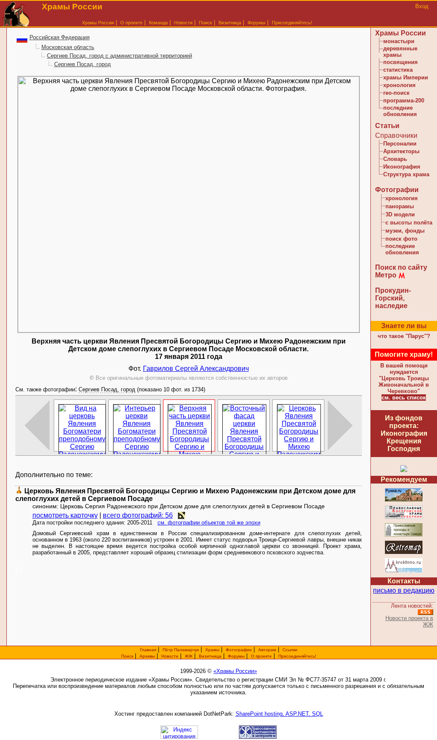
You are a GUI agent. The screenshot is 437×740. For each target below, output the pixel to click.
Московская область (67, 47)
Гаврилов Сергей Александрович (196, 368)
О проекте (261, 656)
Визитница (229, 22)
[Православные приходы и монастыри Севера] (403, 535)
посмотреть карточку (65, 515)
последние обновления (400, 111)
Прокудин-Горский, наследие (393, 298)
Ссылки (290, 649)
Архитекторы (401, 151)
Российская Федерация (59, 37)
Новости (183, 22)
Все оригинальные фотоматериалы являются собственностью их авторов (189, 378)
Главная (148, 649)
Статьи (387, 125)
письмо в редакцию (403, 590)
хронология (399, 85)
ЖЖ (188, 656)
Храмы (212, 649)
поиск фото (401, 239)
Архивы (147, 656)
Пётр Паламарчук (181, 649)
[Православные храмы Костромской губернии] (403, 517)
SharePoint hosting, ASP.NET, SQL (279, 714)
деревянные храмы (400, 51)
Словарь (395, 159)
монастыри (398, 41)
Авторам (267, 649)
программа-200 (403, 100)
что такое (404, 336)
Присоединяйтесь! (292, 22)
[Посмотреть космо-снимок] (181, 515)
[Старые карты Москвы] (403, 552)
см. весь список (404, 397)
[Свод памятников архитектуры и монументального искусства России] (403, 500)
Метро (385, 275)
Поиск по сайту (401, 267)
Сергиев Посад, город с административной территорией (119, 55)
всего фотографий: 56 (138, 515)
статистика (398, 70)
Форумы (256, 22)
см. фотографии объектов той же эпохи (208, 522)
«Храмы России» (235, 671)
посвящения (400, 62)
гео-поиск (396, 93)
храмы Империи (405, 77)
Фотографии (397, 189)
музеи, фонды (405, 230)
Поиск (205, 22)
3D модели (400, 214)
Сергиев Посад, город (82, 64)
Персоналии (400, 143)
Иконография (401, 166)
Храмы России (98, 22)
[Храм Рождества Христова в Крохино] (403, 571)
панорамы (399, 206)
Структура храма (406, 174)
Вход (421, 6)
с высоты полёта (408, 222)
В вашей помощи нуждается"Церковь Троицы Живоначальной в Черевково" (404, 378)
